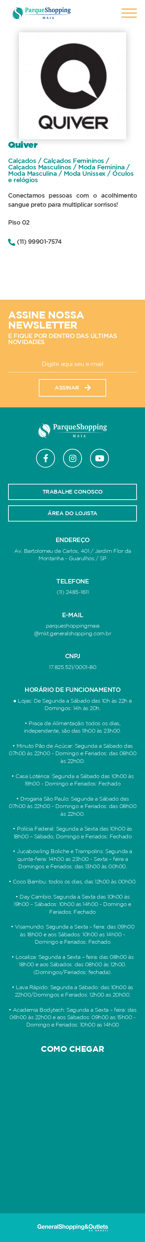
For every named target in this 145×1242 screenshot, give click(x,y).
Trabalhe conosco (72, 492)
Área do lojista (72, 513)
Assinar (67, 388)
